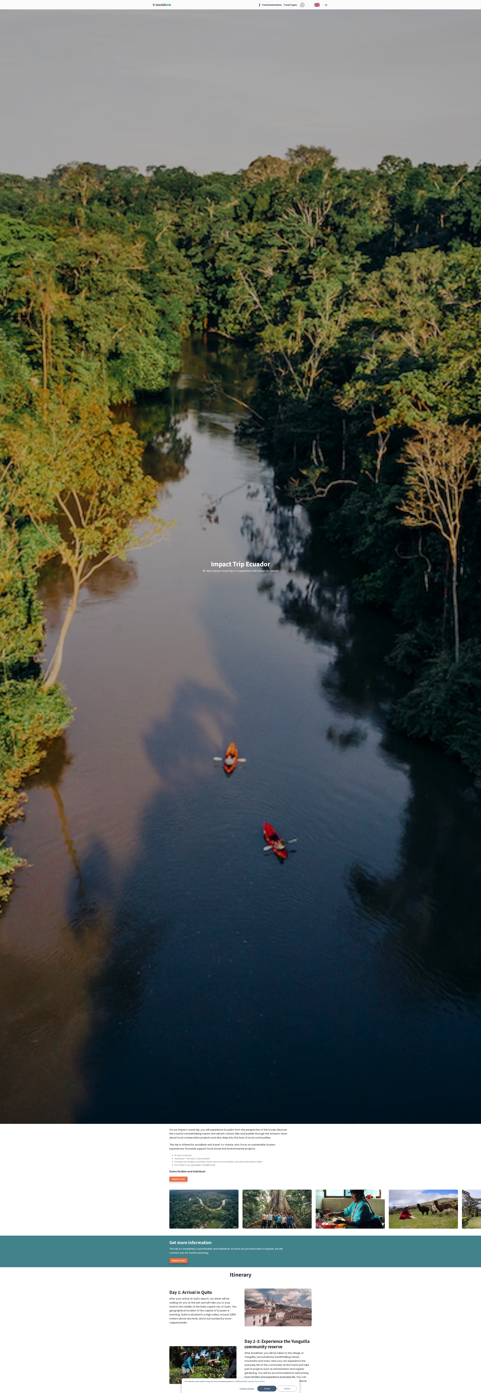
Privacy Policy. (259, 1381)
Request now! (178, 1179)
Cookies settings (247, 1388)
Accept (267, 1388)
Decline (287, 1388)
